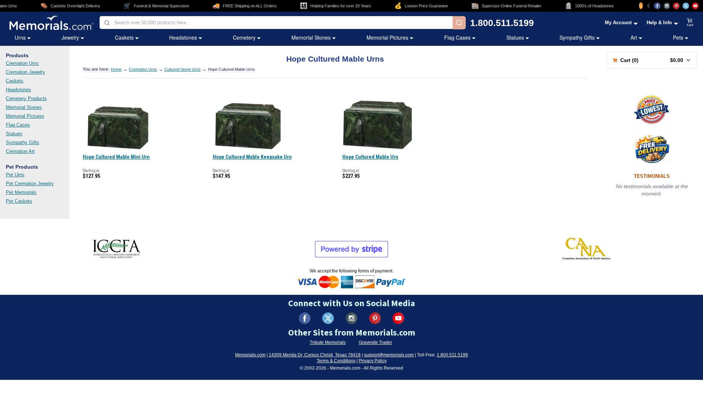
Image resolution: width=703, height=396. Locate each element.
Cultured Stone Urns (182, 69)
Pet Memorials (21, 192)
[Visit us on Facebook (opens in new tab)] (657, 6)
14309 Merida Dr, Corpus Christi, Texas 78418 (315, 355)
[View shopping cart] (690, 22)
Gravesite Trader (375, 342)
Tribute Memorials (328, 342)
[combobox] (276, 22)
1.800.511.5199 (502, 22)
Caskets (124, 37)
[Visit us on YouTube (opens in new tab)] (695, 6)
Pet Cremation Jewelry (30, 183)
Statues (515, 37)
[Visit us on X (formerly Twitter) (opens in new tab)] (328, 318)
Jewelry (70, 37)
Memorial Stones (311, 37)
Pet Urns (15, 174)
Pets (678, 37)
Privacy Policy (373, 360)
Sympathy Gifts (577, 37)
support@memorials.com (389, 355)
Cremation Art (20, 151)
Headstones (183, 37)
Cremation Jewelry (25, 72)
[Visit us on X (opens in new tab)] (685, 6)
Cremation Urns (22, 63)
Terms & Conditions (336, 360)
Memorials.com (250, 355)
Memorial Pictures (387, 37)
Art (634, 37)
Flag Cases (457, 37)
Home (116, 69)
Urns (20, 37)
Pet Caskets (19, 201)
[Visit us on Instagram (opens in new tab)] (666, 6)
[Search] (459, 22)
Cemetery (244, 37)
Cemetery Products (26, 98)
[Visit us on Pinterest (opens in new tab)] (676, 6)
